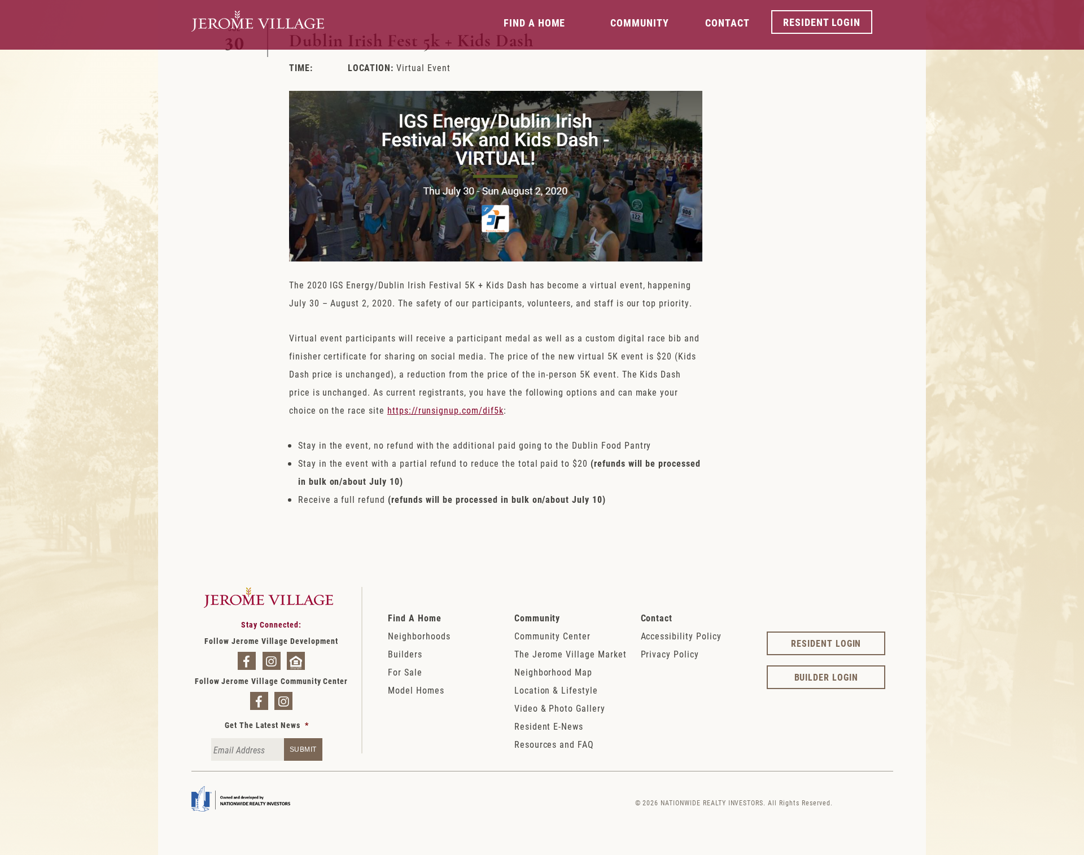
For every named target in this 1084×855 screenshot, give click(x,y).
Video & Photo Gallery (559, 708)
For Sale (405, 672)
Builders (405, 654)
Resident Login (821, 22)
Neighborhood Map (553, 672)
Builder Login (826, 677)
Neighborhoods (419, 636)
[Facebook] (247, 661)
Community (639, 22)
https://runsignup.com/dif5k (445, 410)
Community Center (552, 636)
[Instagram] (272, 661)
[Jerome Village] (257, 40)
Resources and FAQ (554, 744)
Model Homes (416, 690)
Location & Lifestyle (556, 690)
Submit (303, 749)
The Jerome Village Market (570, 654)
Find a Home (535, 22)
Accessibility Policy (681, 636)
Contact (727, 22)
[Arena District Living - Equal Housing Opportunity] (296, 661)
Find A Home (415, 618)
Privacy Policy (670, 654)
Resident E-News (548, 726)
